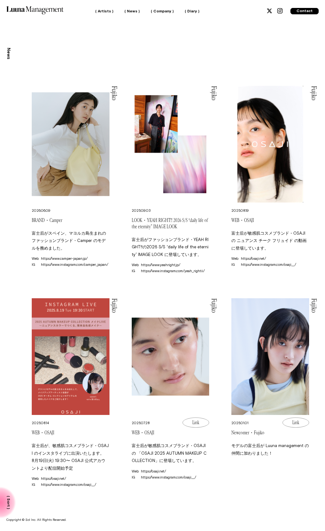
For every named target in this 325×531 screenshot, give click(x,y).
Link (195, 422)
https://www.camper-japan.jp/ (64, 258)
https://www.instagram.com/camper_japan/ (74, 264)
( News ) (132, 11)
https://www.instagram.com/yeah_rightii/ (173, 271)
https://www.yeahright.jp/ (160, 265)
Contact (304, 11)
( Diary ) (192, 11)
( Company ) (162, 11)
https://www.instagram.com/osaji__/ (268, 264)
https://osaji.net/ (253, 258)
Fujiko (114, 93)
